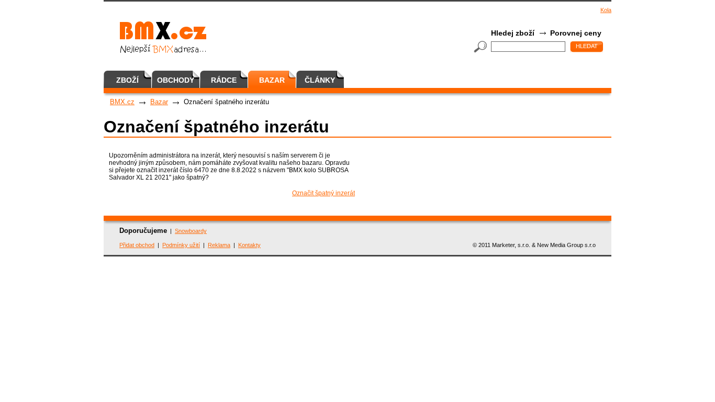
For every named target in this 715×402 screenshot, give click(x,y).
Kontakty (249, 245)
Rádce (224, 80)
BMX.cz (122, 102)
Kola (605, 10)
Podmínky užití (181, 245)
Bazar (272, 80)
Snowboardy (191, 231)
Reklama (219, 245)
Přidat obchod (136, 245)
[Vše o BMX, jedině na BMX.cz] (231, 36)
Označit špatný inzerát (323, 193)
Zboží (127, 80)
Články (320, 80)
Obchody (175, 80)
